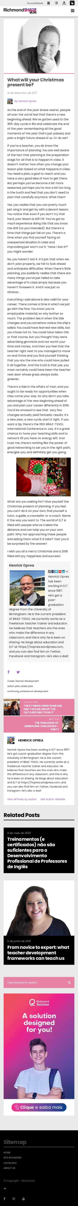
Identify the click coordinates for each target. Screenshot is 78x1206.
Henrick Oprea (21, 565)
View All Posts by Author (22, 799)
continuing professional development (27, 691)
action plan (13, 686)
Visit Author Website (52, 799)
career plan (27, 686)
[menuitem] (49, 3)
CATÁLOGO (10, 1163)
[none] (56, 3)
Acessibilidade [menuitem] (35, 3)
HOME (7, 1152)
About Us (9, 1168)
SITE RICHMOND (12, 1157)
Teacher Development (27, 681)
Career (10, 681)
